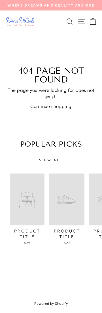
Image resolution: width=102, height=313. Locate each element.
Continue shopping (50, 106)
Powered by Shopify (51, 303)
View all (51, 160)
